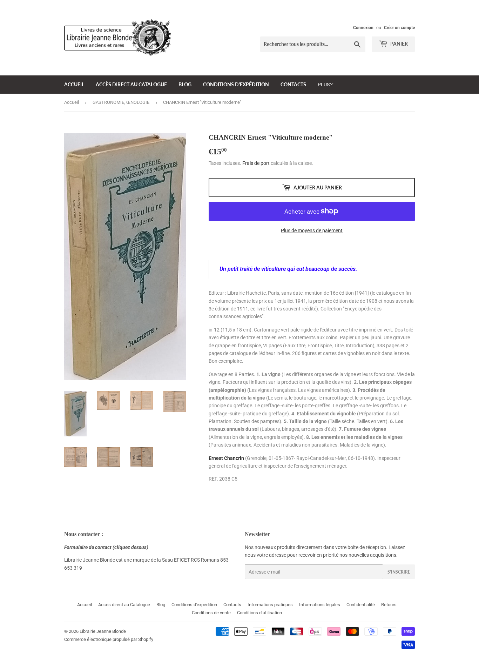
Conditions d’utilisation (259, 612)
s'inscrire (398, 572)
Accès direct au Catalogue (131, 84)
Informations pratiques (270, 604)
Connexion (363, 27)
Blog (184, 84)
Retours (389, 604)
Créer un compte (399, 27)
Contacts (293, 84)
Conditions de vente (211, 612)
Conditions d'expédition (236, 84)
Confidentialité (360, 604)
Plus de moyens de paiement (312, 230)
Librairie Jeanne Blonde (103, 631)
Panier (398, 44)
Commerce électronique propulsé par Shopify (108, 639)
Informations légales (319, 604)
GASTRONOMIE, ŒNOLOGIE (121, 102)
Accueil (74, 84)
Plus (324, 84)
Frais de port (256, 163)
